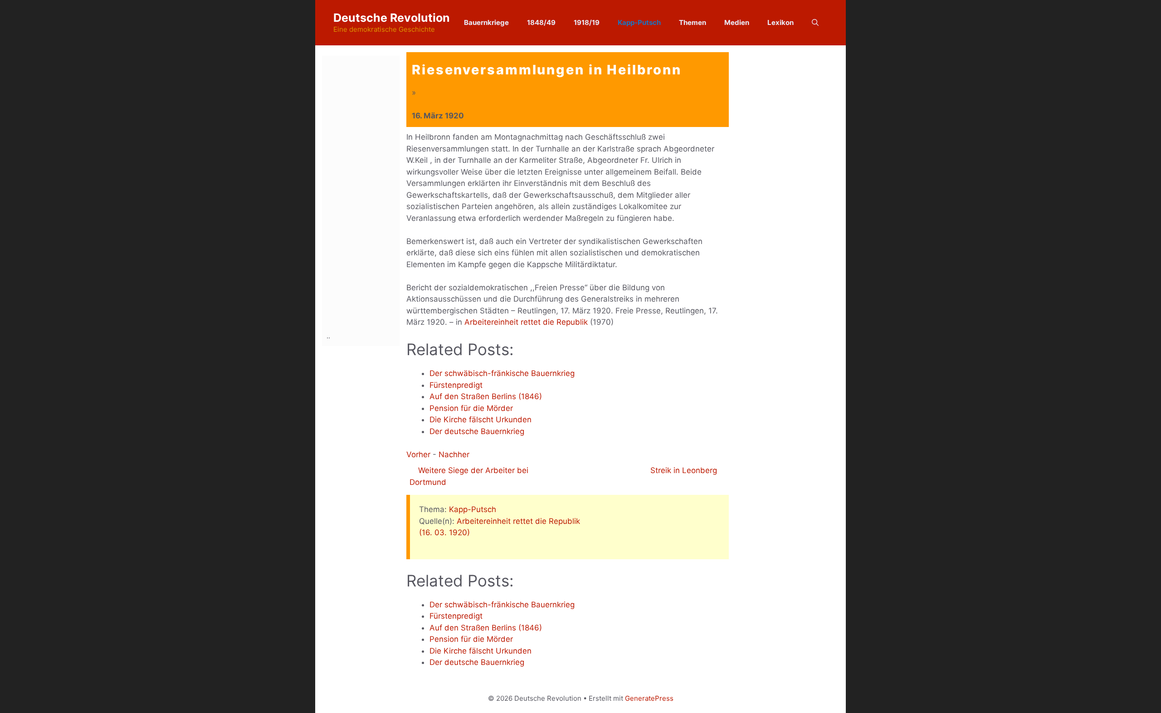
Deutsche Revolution (391, 17)
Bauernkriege (486, 22)
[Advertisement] (363, 192)
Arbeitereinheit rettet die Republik (526, 322)
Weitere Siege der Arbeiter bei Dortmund (469, 476)
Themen (692, 22)
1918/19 (587, 22)
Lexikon (780, 22)
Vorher (418, 454)
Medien (736, 22)
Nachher (454, 454)
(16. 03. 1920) (444, 532)
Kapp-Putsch (639, 22)
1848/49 (541, 22)
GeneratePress (649, 698)
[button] (815, 22)
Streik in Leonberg (684, 470)
